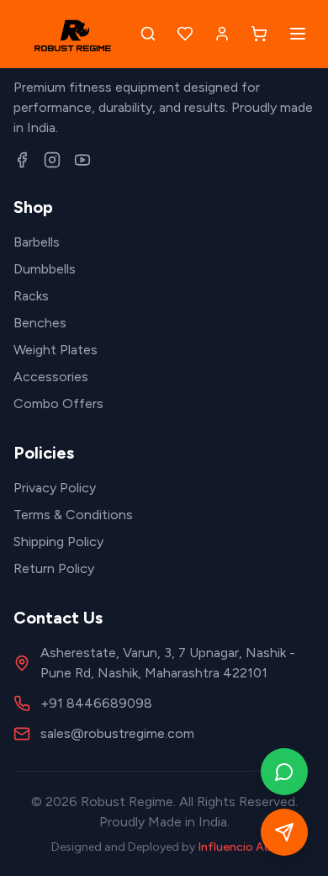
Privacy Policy (54, 488)
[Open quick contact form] (284, 832)
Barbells (36, 242)
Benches (39, 323)
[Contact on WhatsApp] (284, 771)
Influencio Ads (237, 847)
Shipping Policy (58, 541)
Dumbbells (44, 269)
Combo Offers (58, 403)
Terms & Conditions (73, 515)
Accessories (50, 377)
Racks (31, 296)
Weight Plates (55, 350)
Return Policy (53, 568)
